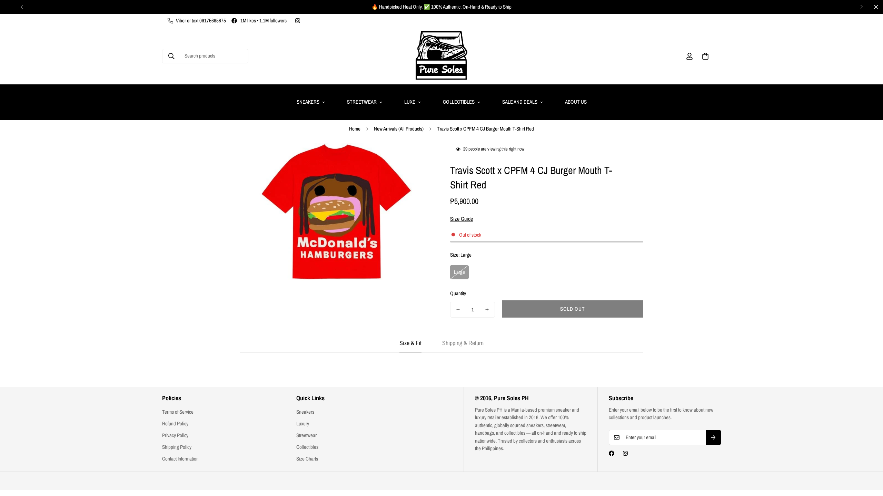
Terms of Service (178, 411)
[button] (705, 56)
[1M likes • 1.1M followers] (611, 453)
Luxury (302, 423)
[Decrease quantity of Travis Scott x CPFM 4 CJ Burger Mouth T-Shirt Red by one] (458, 309)
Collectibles (459, 101)
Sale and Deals (519, 101)
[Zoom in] (418, 158)
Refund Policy (175, 423)
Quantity (458, 293)
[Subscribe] (713, 437)
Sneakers (308, 101)
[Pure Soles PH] (441, 56)
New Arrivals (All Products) (399, 128)
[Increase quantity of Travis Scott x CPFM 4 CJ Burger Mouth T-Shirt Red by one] (487, 309)
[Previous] (21, 7)
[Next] (861, 7)
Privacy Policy (175, 435)
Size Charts (307, 458)
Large (459, 272)
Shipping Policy (176, 447)
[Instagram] (297, 20)
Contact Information (180, 458)
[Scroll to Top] (869, 458)
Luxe (409, 101)
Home (354, 128)
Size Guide (461, 219)
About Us (576, 101)
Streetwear (362, 101)
